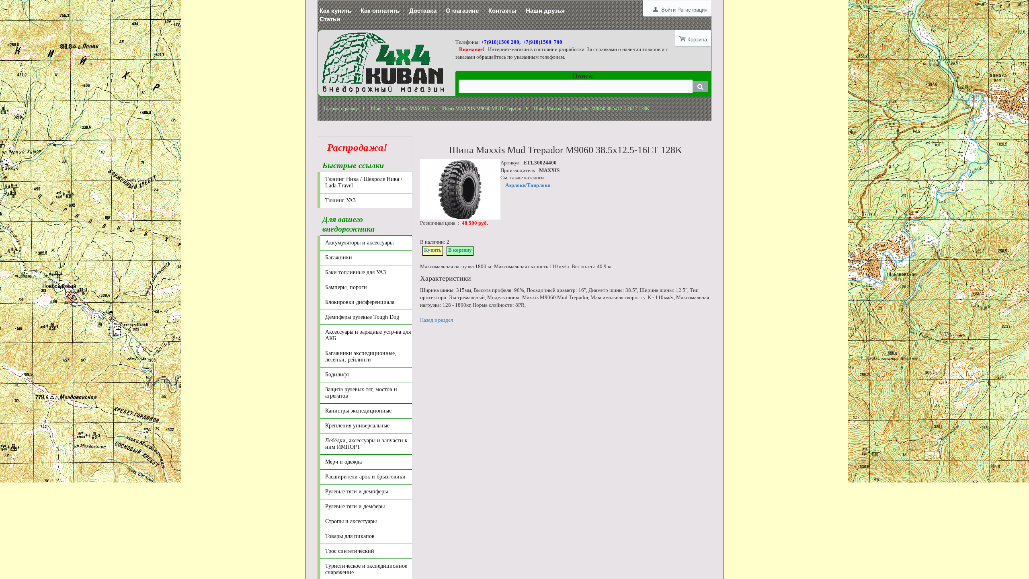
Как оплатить (380, 10)
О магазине (462, 10)
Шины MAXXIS (412, 108)
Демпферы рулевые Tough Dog (362, 317)
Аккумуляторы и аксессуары (359, 243)
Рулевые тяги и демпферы (356, 492)
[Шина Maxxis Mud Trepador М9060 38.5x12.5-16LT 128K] (460, 189)
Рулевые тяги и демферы (355, 506)
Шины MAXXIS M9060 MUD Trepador (481, 108)
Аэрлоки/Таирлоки (527, 185)
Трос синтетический (349, 551)
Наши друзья (545, 10)
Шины (377, 108)
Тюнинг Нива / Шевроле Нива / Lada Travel (363, 182)
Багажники (338, 258)
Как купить (335, 10)
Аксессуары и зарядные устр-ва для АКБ (368, 335)
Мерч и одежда (343, 462)
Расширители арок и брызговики (365, 477)
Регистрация (692, 10)
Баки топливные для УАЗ (355, 272)
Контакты (502, 10)
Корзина (697, 40)
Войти (668, 10)
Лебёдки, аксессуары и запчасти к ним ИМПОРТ (366, 443)
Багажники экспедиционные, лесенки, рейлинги (360, 356)
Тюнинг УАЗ (340, 200)
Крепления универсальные (357, 426)
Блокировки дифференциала (359, 302)
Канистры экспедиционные (358, 411)
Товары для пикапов (350, 536)
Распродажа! (354, 147)
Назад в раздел (436, 320)
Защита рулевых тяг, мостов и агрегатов (361, 392)
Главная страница (341, 108)
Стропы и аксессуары (351, 521)
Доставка (423, 10)
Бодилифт (337, 375)
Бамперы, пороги (346, 287)
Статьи (330, 19)
